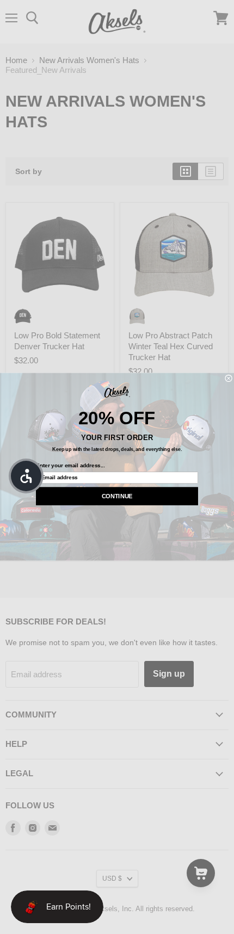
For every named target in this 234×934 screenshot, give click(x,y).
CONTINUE (117, 496)
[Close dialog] (229, 378)
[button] (26, 476)
